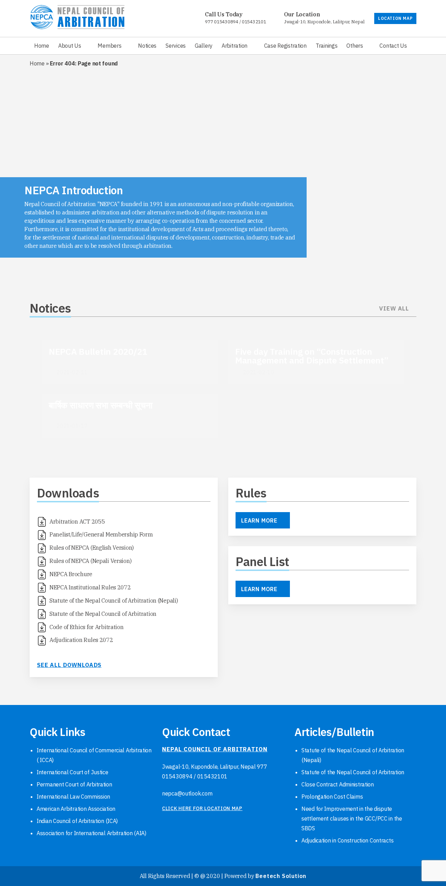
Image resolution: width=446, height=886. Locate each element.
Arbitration (234, 45)
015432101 (254, 22)
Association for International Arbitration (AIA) (91, 833)
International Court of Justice (72, 772)
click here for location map (202, 808)
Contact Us (393, 45)
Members (109, 45)
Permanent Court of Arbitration (74, 784)
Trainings (326, 45)
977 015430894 (221, 22)
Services (176, 45)
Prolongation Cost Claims (332, 796)
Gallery (204, 45)
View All (394, 308)
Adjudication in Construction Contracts (347, 840)
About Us (69, 45)
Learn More (259, 520)
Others (354, 45)
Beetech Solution (280, 875)
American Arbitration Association (76, 808)
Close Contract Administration (337, 784)
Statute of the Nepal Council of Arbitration (352, 772)
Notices (147, 45)
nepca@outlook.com (187, 793)
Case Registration (285, 45)
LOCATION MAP (395, 18)
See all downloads (69, 665)
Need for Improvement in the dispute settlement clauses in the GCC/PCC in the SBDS (351, 818)
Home (41, 45)
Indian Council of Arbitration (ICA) (77, 820)
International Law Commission (73, 796)
